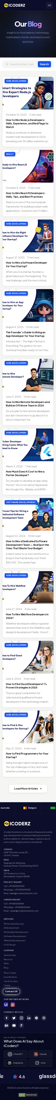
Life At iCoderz (11, 981)
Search (44, 64)
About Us (8, 959)
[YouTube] (14, 1025)
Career (7, 985)
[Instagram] (21, 1018)
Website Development (14, 940)
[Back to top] (48, 1094)
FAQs (6, 963)
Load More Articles (26, 788)
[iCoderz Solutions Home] (19, 823)
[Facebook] (6, 1018)
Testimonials (10, 955)
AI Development (11, 928)
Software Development (15, 936)
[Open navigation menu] (49, 5)
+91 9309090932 (16, 886)
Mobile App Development (16, 932)
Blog (6, 967)
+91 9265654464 (16, 903)
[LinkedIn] (29, 1018)
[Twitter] (14, 1018)
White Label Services (14, 923)
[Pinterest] (36, 1018)
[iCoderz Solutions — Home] (16, 5)
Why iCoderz (10, 973)
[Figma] (21, 1025)
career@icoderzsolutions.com (24, 911)
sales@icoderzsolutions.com (23, 893)
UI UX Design (10, 944)
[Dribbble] (44, 1018)
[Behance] (6, 1025)
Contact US (11, 991)
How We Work (10, 977)
